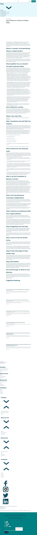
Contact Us (1, 393)
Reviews (1, 375)
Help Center (2, 384)
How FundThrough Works (5, 411)
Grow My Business (3, 15)
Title (5, 522)
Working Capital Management (5, 13)
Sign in (29, 1)
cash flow (23, 276)
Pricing (1, 371)
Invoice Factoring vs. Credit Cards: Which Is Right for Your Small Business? (17, 289)
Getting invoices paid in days (13, 234)
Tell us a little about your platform (9, 530)
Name (5, 521)
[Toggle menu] (18, 1)
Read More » (7, 293)
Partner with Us (2, 385)
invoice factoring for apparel (13, 190)
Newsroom (2, 475)
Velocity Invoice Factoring (3, 370)
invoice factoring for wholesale (22, 190)
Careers (1, 390)
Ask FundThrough (3, 14)
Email (5, 525)
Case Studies (2, 16)
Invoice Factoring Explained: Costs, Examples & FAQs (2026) (15, 322)
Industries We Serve (3, 376)
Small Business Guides (3, 381)
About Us (1, 389)
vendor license (13, 207)
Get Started (33, 1)
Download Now (8, 119)
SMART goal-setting (17, 156)
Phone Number (6, 526)
